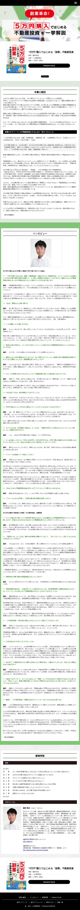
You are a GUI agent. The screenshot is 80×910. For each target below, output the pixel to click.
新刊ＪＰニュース (36, 902)
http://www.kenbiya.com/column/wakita (35, 850)
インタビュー (34, 897)
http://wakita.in (27, 841)
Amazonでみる (49, 65)
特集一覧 (60, 902)
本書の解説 (22, 897)
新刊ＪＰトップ (22, 902)
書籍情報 (45, 897)
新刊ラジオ (50, 902)
